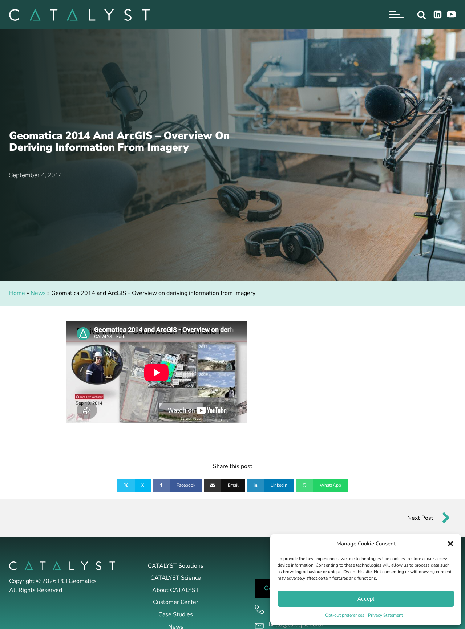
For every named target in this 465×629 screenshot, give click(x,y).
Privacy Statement (385, 615)
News (38, 293)
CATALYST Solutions (175, 566)
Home (17, 293)
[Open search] (421, 15)
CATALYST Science (175, 578)
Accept (365, 599)
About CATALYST (175, 590)
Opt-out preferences (344, 615)
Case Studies (175, 614)
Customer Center (175, 602)
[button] (450, 543)
